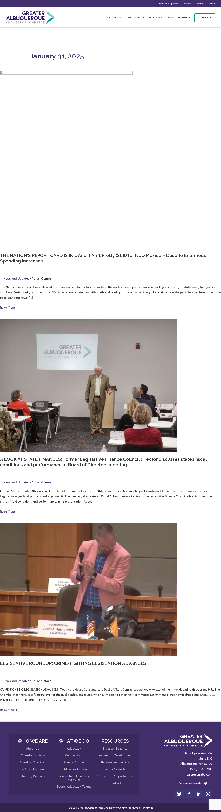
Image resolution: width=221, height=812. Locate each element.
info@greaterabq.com (197, 774)
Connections (74, 755)
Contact (115, 783)
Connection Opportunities (115, 776)
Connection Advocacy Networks (74, 778)
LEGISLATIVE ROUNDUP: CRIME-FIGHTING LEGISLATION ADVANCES (73, 663)
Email (136, 807)
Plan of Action (74, 762)
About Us (32, 748)
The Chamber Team (33, 769)
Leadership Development (115, 755)
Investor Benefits (115, 748)
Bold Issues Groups (74, 769)
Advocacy (74, 748)
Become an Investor (115, 762)
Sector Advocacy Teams (74, 786)
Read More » (8, 307)
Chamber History (33, 755)
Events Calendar (115, 769)
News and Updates (16, 278)
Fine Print (147, 807)
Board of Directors (33, 762)
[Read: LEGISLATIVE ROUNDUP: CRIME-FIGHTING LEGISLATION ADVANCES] (88, 589)
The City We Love (32, 776)
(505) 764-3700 (201, 769)
